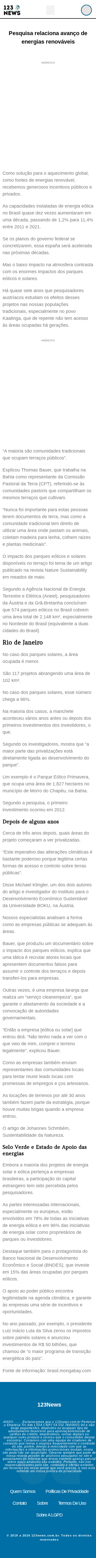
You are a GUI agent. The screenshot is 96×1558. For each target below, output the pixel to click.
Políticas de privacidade (67, 1491)
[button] (50, 10)
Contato (20, 1503)
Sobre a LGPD (49, 1515)
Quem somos (22, 1491)
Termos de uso (72, 1503)
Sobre (42, 1503)
